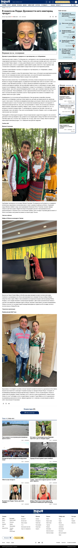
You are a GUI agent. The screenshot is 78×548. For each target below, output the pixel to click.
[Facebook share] (50, 17)
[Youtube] (49, 2)
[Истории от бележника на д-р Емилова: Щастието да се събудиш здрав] (43, 428)
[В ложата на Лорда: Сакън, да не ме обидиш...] (15, 492)
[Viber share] (53, 17)
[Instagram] (53, 2)
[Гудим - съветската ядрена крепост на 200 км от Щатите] (43, 470)
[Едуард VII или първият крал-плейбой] (43, 449)
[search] (71, 5)
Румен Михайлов (69, 45)
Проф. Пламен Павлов (66, 111)
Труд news (73, 131)
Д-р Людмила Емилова (67, 57)
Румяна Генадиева (68, 20)
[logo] (5, 2)
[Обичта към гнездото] (15, 470)
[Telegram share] (56, 17)
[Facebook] (46, 2)
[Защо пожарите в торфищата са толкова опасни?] (67, 119)
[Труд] (38, 511)
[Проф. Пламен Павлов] (73, 112)
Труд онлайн (8, 16)
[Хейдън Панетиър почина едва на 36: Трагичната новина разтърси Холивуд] (43, 492)
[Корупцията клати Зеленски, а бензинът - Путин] (67, 91)
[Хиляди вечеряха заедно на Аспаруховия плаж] (15, 449)
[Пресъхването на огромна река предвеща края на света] (15, 428)
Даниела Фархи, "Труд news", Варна (67, 37)
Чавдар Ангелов (69, 27)
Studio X (74, 546)
